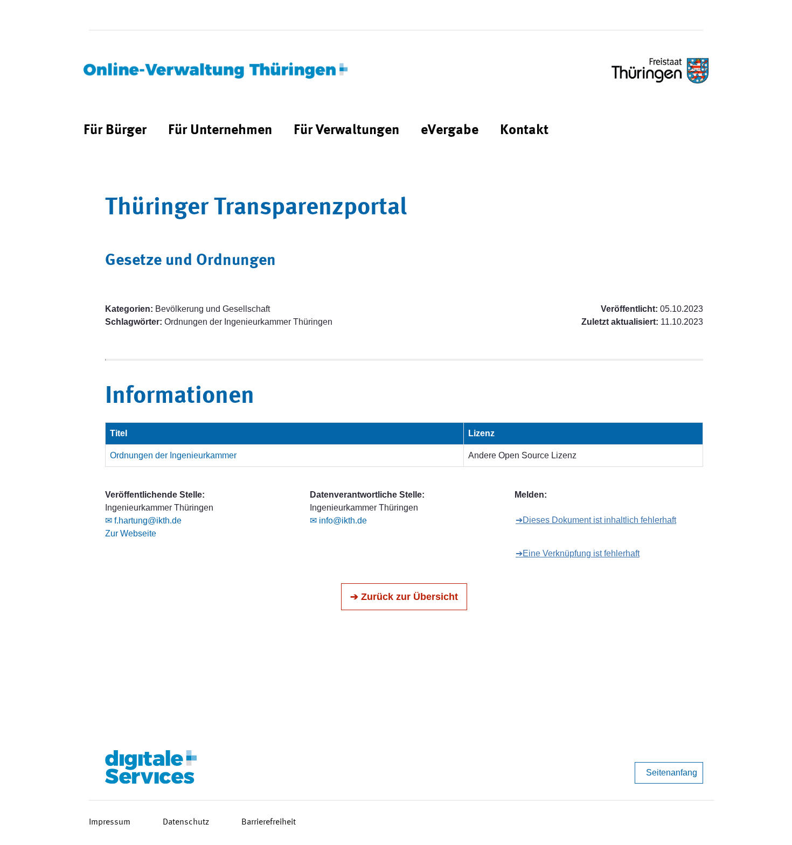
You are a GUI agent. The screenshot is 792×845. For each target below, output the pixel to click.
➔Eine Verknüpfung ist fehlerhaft (578, 553)
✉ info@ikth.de (338, 520)
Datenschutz (186, 822)
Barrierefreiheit (268, 822)
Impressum (109, 822)
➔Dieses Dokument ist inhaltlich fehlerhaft (596, 520)
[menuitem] (115, 130)
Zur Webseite (130, 533)
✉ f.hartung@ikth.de (143, 520)
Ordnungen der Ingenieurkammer (173, 455)
